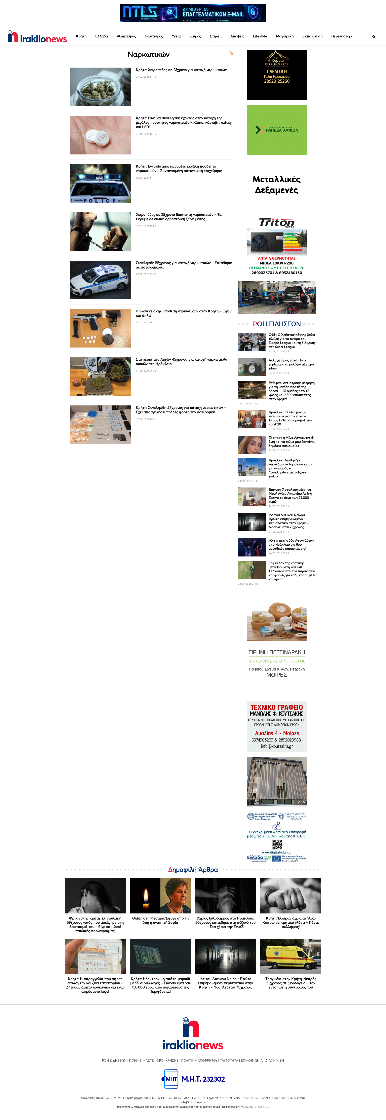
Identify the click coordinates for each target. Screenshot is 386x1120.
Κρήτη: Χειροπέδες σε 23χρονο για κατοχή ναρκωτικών (181, 70)
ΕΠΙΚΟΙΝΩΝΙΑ (252, 1060)
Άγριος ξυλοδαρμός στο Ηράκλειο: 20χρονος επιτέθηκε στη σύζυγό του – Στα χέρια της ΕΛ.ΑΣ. (225, 922)
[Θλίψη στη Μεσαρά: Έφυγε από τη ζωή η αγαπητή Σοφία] (160, 896)
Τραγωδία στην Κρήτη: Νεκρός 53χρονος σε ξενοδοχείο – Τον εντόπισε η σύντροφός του (290, 983)
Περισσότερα (342, 36)
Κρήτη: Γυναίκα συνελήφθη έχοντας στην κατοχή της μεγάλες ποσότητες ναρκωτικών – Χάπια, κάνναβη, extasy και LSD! (184, 122)
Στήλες (216, 36)
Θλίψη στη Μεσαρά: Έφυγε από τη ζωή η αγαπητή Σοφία (160, 920)
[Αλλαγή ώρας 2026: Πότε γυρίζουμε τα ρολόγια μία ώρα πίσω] (252, 367)
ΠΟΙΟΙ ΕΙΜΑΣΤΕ (141, 1060)
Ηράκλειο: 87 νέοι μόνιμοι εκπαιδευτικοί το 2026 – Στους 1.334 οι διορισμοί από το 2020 (290, 418)
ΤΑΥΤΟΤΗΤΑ (229, 1060)
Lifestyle (260, 36)
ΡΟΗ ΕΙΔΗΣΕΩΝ (114, 1060)
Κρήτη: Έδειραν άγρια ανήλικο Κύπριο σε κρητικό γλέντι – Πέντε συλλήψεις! (291, 922)
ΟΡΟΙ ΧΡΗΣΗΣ (167, 1060)
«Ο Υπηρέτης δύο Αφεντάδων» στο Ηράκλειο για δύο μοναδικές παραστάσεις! (291, 544)
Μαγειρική (285, 36)
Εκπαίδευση (312, 36)
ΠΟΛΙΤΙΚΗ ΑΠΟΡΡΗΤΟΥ (199, 1060)
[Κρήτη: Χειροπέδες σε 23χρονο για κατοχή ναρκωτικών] (100, 87)
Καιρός (195, 36)
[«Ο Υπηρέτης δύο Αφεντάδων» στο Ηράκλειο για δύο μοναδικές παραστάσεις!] (252, 547)
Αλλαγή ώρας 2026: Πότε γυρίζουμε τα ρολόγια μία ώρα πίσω (291, 364)
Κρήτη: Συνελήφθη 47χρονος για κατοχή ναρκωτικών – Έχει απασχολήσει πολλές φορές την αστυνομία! (181, 409)
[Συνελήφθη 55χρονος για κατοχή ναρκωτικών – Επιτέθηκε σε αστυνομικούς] (100, 280)
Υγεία (176, 36)
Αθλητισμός (126, 36)
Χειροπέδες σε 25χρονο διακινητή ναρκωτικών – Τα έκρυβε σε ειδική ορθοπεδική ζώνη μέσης (179, 216)
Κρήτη (81, 36)
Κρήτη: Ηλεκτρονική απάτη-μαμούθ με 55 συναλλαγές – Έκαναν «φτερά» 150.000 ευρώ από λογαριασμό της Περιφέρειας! (160, 985)
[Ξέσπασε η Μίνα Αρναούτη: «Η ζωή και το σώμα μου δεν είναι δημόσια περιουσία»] (252, 445)
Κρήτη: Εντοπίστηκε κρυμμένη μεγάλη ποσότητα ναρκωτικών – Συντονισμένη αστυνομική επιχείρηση (179, 168)
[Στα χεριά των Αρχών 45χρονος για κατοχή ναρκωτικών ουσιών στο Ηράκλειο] (100, 376)
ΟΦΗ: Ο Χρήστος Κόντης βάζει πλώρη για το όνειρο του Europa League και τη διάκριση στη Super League (292, 341)
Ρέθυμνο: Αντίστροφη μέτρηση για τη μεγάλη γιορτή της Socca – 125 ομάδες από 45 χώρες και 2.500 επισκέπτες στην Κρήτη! (292, 391)
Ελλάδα (101, 36)
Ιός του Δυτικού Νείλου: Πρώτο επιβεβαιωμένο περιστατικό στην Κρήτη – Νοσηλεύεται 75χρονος (289, 521)
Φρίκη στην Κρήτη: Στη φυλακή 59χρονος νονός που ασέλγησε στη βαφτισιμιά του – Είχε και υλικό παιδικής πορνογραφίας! (95, 924)
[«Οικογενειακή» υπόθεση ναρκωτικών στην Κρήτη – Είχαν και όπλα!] (100, 328)
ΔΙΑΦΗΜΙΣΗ (274, 1060)
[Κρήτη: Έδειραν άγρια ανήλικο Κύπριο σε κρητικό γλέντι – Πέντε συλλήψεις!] (290, 896)
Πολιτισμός (154, 36)
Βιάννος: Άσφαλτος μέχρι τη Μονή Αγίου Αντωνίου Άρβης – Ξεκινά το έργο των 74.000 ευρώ (291, 495)
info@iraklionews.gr (193, 1102)
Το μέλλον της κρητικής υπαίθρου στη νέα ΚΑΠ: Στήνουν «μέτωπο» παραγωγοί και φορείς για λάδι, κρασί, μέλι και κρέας (292, 571)
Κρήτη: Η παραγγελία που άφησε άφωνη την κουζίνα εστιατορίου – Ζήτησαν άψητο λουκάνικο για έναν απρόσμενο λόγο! (95, 985)
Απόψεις (237, 36)
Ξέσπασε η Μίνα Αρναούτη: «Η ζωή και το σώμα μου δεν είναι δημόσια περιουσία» (292, 442)
